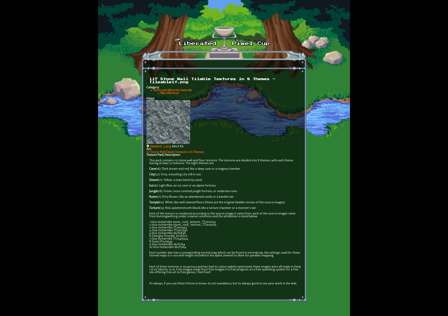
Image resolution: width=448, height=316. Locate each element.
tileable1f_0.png (160, 146)
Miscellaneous (169, 93)
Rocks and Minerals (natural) (172, 90)
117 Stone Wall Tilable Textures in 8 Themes (175, 152)
